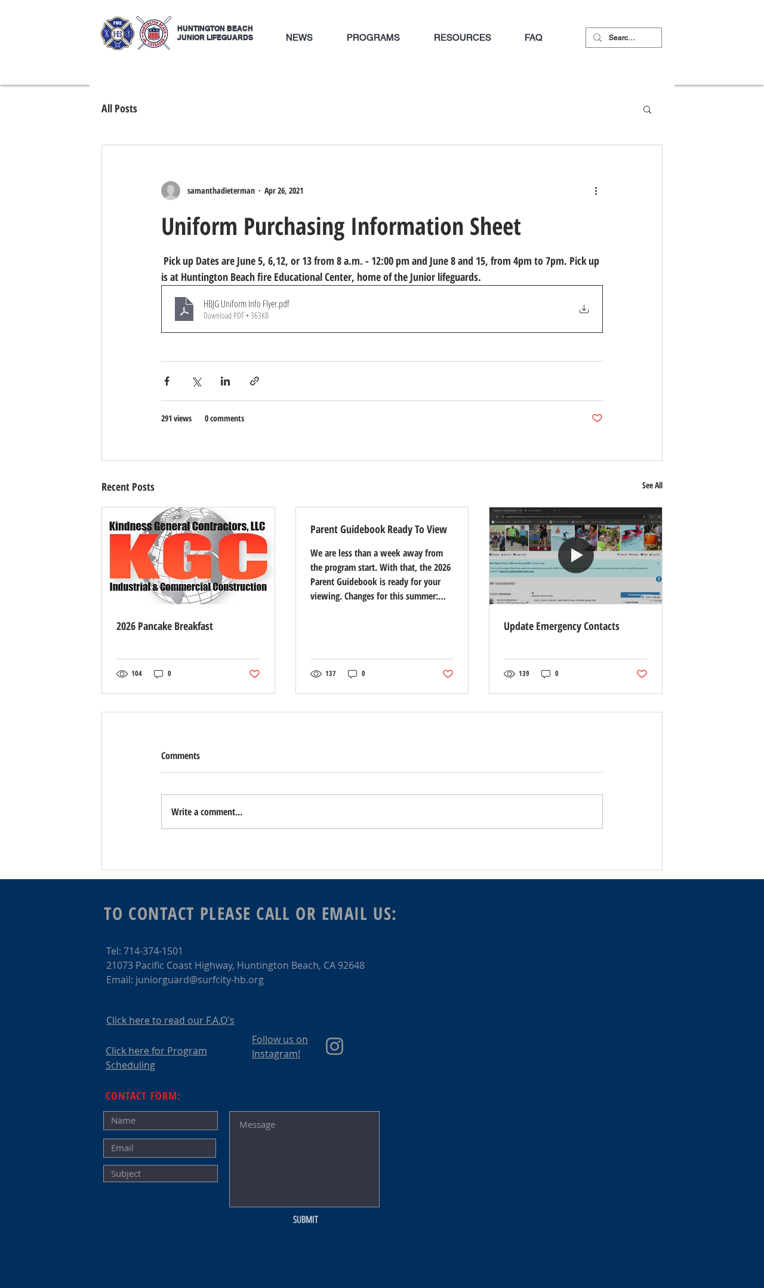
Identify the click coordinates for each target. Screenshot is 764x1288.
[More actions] (596, 190)
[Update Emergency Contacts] (575, 555)
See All (652, 485)
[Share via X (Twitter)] (196, 381)
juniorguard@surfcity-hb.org (199, 979)
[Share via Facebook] (166, 381)
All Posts (119, 108)
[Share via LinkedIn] (225, 381)
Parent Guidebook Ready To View (378, 529)
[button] (373, 38)
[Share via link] (254, 381)
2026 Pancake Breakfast (164, 626)
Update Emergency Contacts (562, 626)
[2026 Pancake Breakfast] (188, 555)
